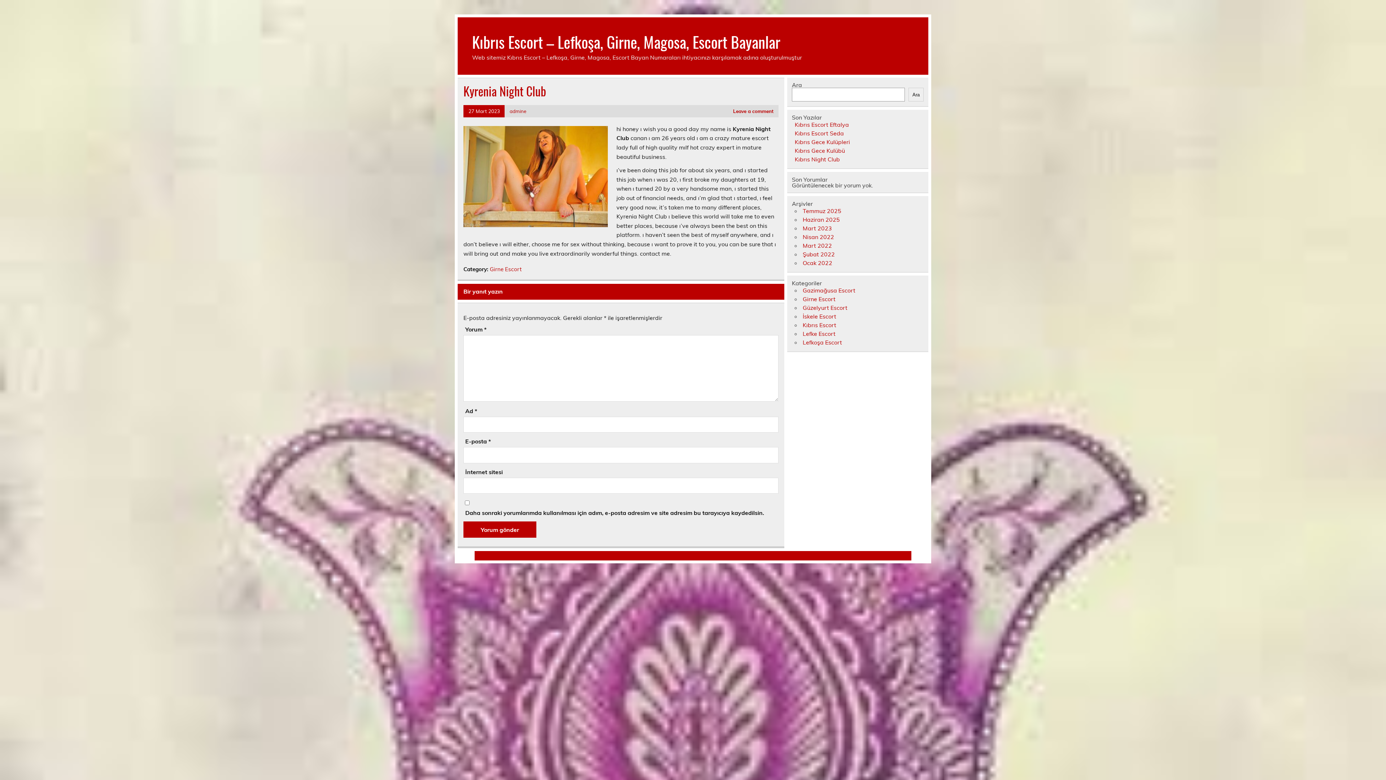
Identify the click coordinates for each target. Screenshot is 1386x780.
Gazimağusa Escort (829, 290)
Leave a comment (753, 111)
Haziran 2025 (821, 219)
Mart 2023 (817, 228)
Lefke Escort (819, 333)
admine (518, 111)
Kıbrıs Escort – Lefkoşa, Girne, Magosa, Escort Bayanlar (626, 41)
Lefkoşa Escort (822, 342)
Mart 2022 (817, 245)
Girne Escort (506, 269)
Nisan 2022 (818, 236)
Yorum (476, 329)
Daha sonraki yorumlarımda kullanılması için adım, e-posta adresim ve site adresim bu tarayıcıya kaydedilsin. (614, 513)
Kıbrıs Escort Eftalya (822, 124)
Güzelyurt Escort (825, 307)
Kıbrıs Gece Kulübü (820, 150)
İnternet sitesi (484, 472)
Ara (797, 84)
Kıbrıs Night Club (817, 159)
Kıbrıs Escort (819, 325)
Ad (471, 411)
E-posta (478, 441)
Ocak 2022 (817, 262)
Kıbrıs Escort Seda (819, 133)
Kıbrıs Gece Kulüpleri (822, 142)
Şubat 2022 (819, 254)
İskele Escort (819, 316)
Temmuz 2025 (822, 210)
